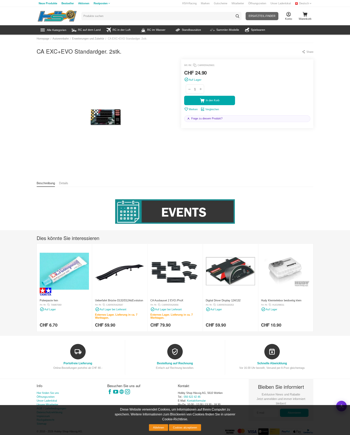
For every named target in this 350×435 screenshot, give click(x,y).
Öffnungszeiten (257, 3)
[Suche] (237, 16)
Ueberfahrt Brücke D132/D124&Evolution (119, 300)
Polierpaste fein (49, 300)
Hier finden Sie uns (48, 392)
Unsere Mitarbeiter (47, 404)
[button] (307, 52)
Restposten (101, 3)
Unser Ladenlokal (280, 3)
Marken (205, 3)
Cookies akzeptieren (185, 427)
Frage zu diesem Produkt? (206, 118)
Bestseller (67, 3)
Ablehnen (158, 427)
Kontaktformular (196, 400)
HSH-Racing (189, 3)
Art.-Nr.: (188, 65)
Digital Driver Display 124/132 (223, 300)
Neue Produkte (48, 3)
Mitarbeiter (238, 3)
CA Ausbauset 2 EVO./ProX (166, 300)
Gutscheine (220, 3)
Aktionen (83, 3)
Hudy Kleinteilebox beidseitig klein (281, 300)
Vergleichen (212, 109)
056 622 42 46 (192, 396)
